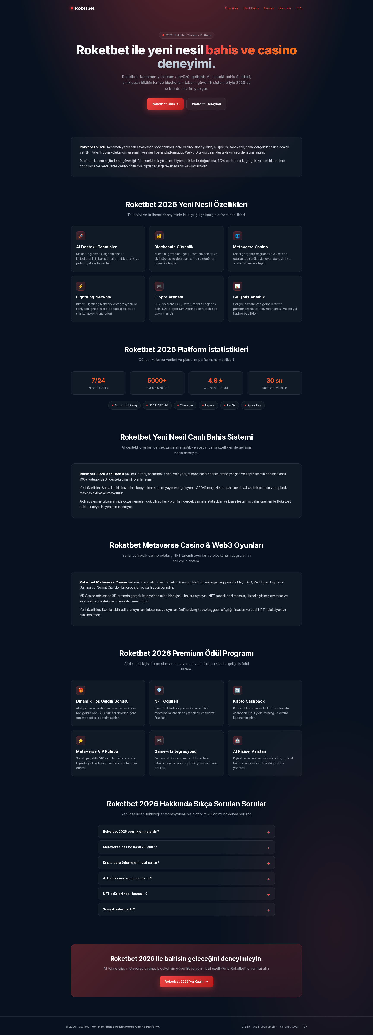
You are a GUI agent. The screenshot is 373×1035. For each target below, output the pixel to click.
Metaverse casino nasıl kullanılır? (130, 847)
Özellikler (231, 8)
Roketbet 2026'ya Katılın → (186, 981)
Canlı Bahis (251, 8)
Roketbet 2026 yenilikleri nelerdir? (131, 831)
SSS (299, 8)
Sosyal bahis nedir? (119, 909)
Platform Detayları (206, 104)
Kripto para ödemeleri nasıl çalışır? (131, 862)
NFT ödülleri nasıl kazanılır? (125, 894)
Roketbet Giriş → (165, 104)
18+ (305, 1026)
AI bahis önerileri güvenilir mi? (127, 878)
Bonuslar (285, 8)
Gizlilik (246, 1026)
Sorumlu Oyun (289, 1026)
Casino (269, 8)
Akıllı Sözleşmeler (265, 1026)
